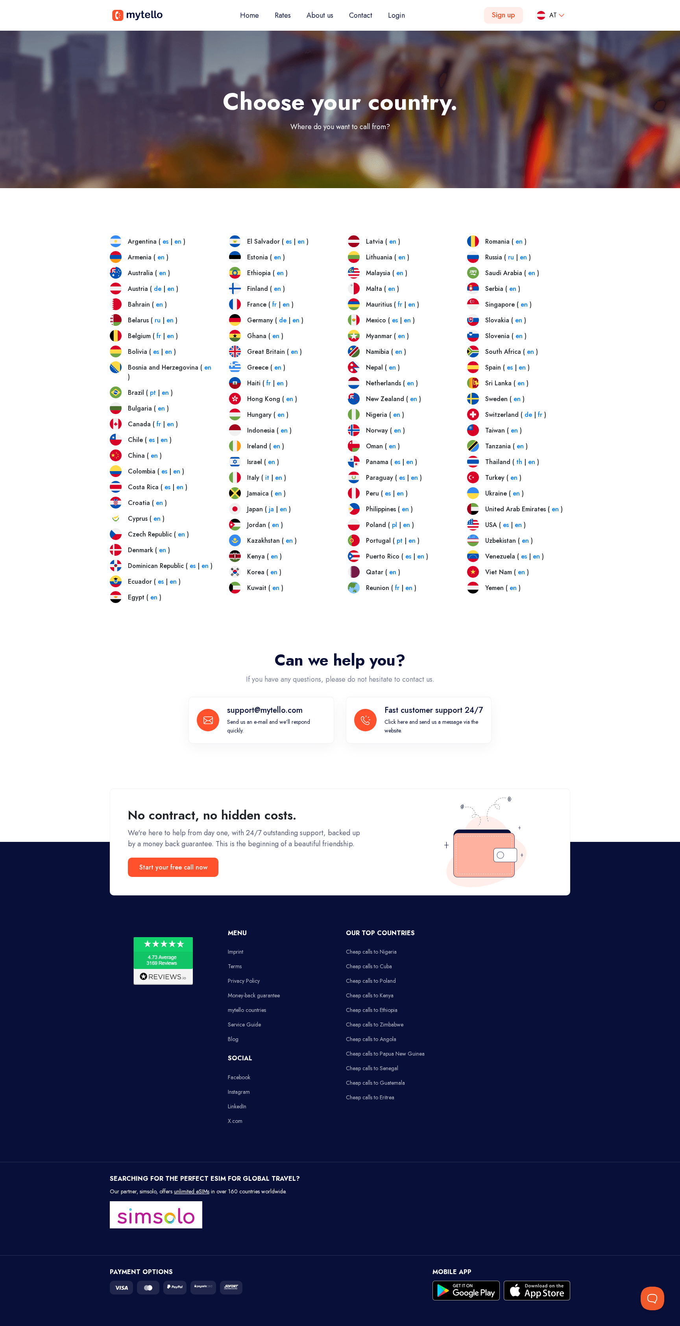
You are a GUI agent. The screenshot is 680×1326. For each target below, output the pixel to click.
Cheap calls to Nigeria (371, 952)
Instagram (239, 1092)
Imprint (235, 952)
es (165, 241)
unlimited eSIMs (191, 1191)
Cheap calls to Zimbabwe (374, 1024)
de (157, 288)
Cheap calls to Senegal (372, 1068)
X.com (235, 1121)
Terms (235, 966)
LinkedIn (237, 1106)
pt (153, 392)
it (267, 477)
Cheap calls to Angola (371, 1039)
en (177, 241)
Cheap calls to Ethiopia (371, 1010)
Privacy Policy (244, 981)
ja (271, 509)
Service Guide (244, 1024)
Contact (360, 15)
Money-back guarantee (254, 995)
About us (320, 15)
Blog (233, 1039)
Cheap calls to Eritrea (370, 1097)
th (519, 461)
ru (158, 320)
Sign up (503, 15)
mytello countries (247, 1010)
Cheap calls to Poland (371, 981)
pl (394, 524)
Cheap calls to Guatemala (375, 1083)
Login (396, 15)
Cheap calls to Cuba (369, 966)
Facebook (239, 1077)
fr (159, 335)
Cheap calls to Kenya (370, 995)
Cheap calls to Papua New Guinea (385, 1054)
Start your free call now (173, 867)
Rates (283, 15)
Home (253, 15)
